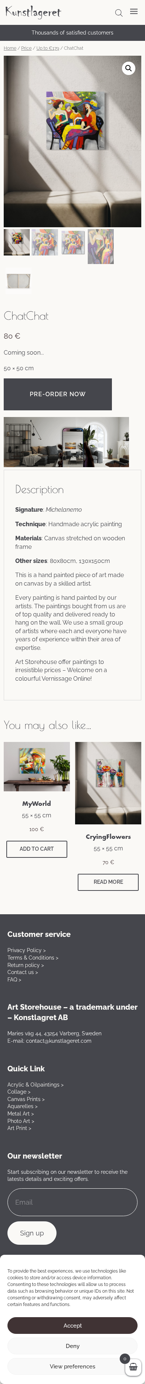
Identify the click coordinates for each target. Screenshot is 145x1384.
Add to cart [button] (37, 849)
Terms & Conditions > (32, 958)
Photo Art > (20, 1121)
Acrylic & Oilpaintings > (35, 1085)
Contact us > (22, 972)
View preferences (72, 1366)
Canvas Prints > (26, 1099)
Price (26, 48)
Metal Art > (20, 1114)
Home (10, 48)
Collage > (18, 1092)
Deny (73, 1346)
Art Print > (19, 1128)
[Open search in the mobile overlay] (119, 13)
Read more (108, 882)
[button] (128, 68)
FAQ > (14, 980)
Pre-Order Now (58, 394)
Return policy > (25, 965)
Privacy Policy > (26, 950)
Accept (73, 1325)
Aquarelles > (22, 1106)
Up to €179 (47, 48)
